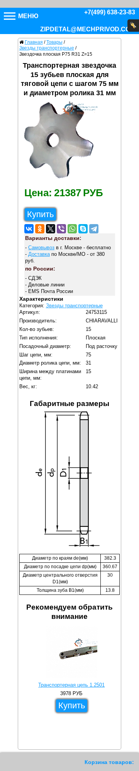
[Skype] (83, 228)
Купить (40, 214)
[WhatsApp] (72, 228)
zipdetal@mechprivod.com (87, 29)
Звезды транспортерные (74, 305)
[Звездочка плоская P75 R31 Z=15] (61, 142)
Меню (28, 16)
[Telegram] (93, 228)
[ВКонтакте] (29, 228)
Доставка (39, 254)
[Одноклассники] (39, 228)
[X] (50, 228)
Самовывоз (41, 247)
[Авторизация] (133, 25)
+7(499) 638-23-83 (109, 12)
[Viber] (61, 228)
